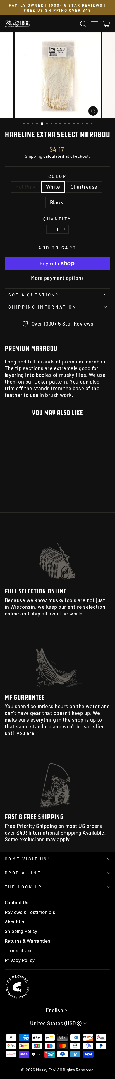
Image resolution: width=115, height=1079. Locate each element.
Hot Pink (25, 187)
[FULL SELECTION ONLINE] (57, 553)
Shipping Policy (21, 931)
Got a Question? (33, 294)
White (53, 187)
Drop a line (23, 872)
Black (56, 202)
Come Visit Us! (27, 858)
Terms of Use (19, 950)
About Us (14, 921)
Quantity (57, 218)
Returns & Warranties (27, 941)
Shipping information (42, 306)
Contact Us (16, 902)
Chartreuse (84, 187)
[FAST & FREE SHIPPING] (57, 779)
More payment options (57, 278)
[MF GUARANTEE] (57, 660)
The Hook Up (23, 886)
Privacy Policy (20, 960)
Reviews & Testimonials (30, 912)
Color (57, 176)
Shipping (33, 156)
